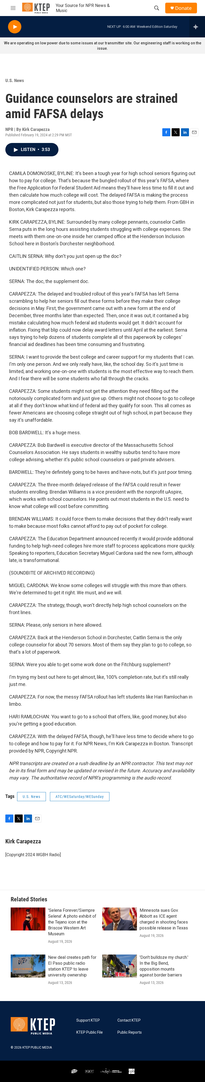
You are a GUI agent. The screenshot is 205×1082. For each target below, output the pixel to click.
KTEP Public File (89, 1032)
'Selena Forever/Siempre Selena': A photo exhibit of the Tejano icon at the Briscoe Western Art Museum (72, 922)
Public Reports (129, 1032)
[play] (14, 27)
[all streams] (197, 26)
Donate (183, 8)
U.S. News (14, 80)
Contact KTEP (129, 1020)
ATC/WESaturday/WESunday (80, 796)
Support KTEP (88, 1020)
